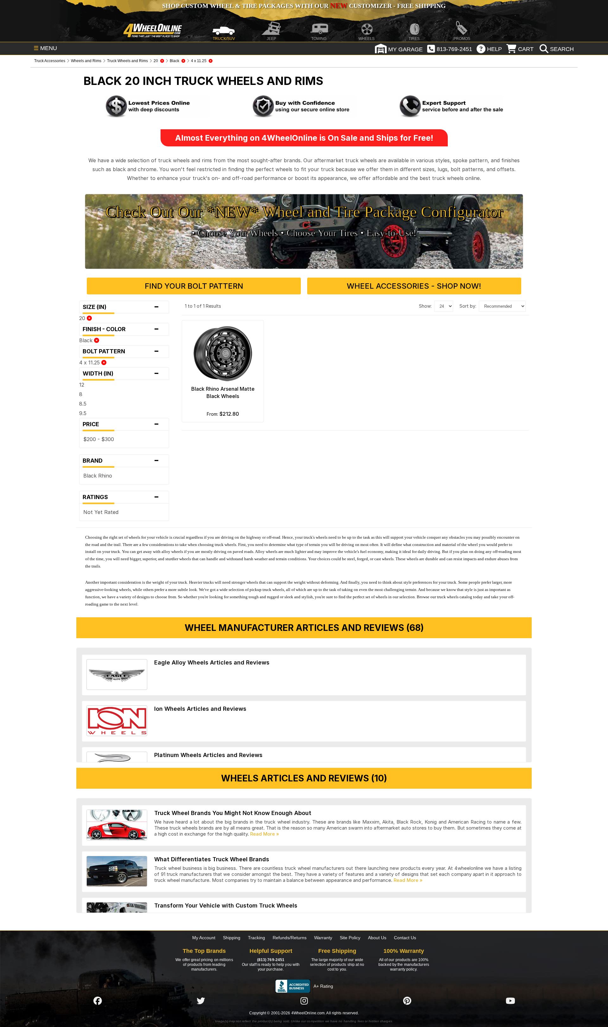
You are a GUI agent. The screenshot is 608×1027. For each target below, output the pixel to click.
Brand (121, 460)
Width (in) (121, 373)
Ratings (121, 497)
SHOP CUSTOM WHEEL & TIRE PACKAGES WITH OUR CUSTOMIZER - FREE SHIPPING (304, 5)
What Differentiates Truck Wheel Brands (211, 859)
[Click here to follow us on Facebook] (97, 1000)
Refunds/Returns (290, 937)
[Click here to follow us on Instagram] (304, 1000)
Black (86, 340)
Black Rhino (97, 475)
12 (81, 385)
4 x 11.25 (90, 362)
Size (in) (121, 307)
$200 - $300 (98, 439)
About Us (377, 937)
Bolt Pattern (121, 351)
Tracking (256, 937)
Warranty (323, 937)
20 (83, 318)
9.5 (82, 413)
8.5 (82, 404)
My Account (203, 937)
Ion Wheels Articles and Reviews (200, 708)
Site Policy (350, 937)
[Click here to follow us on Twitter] (200, 1000)
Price (121, 424)
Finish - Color (121, 329)
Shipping (231, 937)
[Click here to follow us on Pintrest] (407, 1000)
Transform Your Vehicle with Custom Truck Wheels (225, 905)
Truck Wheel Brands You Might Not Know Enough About (232, 813)
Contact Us (405, 937)
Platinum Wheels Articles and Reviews (208, 755)
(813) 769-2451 (270, 960)
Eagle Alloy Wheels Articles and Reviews (211, 662)
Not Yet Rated (100, 512)
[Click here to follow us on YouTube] (510, 1000)
